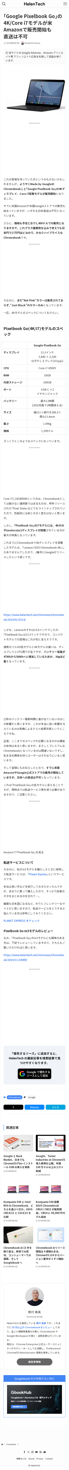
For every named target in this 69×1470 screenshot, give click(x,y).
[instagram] (32, 1452)
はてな (55, 1107)
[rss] (40, 1452)
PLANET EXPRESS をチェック (22, 921)
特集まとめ (21, 1458)
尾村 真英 (41, 1323)
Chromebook (14, 1097)
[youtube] (36, 1452)
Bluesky (34, 1107)
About (31, 1458)
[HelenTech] (34, 4)
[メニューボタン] (65, 4)
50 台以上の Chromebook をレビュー (32, 1327)
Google (31, 1097)
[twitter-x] (28, 1452)
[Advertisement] (34, 149)
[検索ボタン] (4, 4)
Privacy (39, 1458)
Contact (49, 1458)
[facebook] (24, 1452)
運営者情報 (34, 1361)
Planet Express (38, 874)
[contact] (44, 1452)
